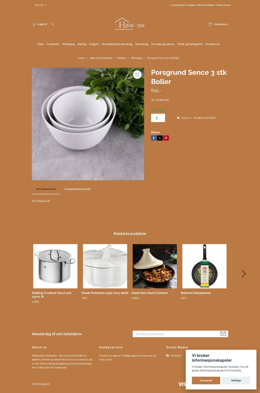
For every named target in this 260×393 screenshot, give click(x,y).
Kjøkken (121, 57)
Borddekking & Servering (117, 44)
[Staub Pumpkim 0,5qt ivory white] (105, 266)
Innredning (141, 44)
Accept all (206, 380)
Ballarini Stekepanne (196, 293)
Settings (236, 380)
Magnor (94, 44)
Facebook (175, 355)
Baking (82, 44)
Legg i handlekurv (198, 117)
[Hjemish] (130, 24)
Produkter (53, 44)
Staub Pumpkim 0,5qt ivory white (105, 293)
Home (81, 57)
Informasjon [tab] (46, 189)
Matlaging (68, 44)
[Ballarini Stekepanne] (204, 266)
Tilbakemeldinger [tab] (77, 189)
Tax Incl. (39, 4)
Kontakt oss (213, 44)
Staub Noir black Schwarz (149, 293)
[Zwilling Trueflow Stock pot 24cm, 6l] (55, 266)
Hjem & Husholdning (101, 57)
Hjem (40, 44)
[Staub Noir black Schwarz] (154, 266)
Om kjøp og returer (162, 44)
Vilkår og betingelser (190, 44)
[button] (243, 274)
